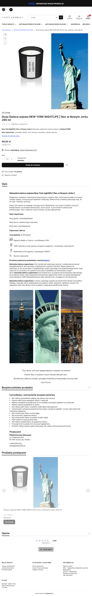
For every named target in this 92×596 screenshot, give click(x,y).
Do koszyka (9, 522)
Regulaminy (67, 570)
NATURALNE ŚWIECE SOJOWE (23, 30)
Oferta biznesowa (8, 585)
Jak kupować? (68, 575)
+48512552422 (15, 443)
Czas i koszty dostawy (40, 568)
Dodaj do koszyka (33, 165)
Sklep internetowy (43, 593)
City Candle (6, 112)
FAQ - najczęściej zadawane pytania (75, 568)
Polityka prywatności (70, 573)
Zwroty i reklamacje (70, 571)
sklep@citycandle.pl (17, 446)
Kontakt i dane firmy (9, 584)
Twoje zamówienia (8, 566)
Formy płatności (37, 566)
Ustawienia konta (8, 568)
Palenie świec (67, 566)
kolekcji (46, 260)
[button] (61, 17)
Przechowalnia (7, 570)
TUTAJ (31, 3)
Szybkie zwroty (37, 570)
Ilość (3, 155)
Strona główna (6, 30)
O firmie (4, 587)
